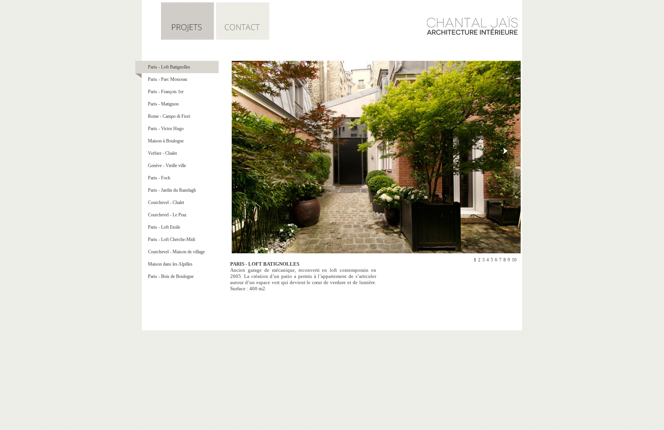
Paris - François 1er (166, 91)
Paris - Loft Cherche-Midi (171, 239)
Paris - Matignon (163, 104)
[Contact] (242, 38)
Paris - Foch (159, 178)
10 (514, 260)
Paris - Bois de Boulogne (171, 276)
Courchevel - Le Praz (167, 215)
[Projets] (187, 38)
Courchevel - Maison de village (176, 251)
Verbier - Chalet (162, 153)
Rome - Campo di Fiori (169, 116)
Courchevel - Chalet (166, 202)
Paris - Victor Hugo (166, 128)
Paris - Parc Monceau (167, 79)
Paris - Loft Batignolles (169, 67)
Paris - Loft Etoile (164, 227)
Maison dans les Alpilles (170, 264)
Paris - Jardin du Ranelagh (172, 190)
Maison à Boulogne (166, 141)
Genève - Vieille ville (167, 165)
